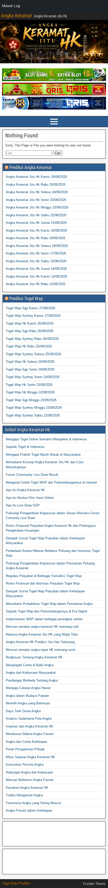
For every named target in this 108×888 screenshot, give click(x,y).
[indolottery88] (54, 108)
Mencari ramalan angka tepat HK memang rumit (40, 650)
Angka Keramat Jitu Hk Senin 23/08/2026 (36, 200)
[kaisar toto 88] (54, 94)
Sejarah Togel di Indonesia (25, 447)
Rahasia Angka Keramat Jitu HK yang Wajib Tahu (42, 634)
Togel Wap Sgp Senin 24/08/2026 (30, 369)
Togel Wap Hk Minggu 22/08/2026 (30, 392)
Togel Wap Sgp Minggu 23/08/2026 (31, 400)
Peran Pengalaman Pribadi (25, 749)
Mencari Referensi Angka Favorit (29, 780)
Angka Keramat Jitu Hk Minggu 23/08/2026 (37, 207)
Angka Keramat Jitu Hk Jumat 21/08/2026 (36, 223)
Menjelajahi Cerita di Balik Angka (29, 665)
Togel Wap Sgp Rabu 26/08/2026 (29, 331)
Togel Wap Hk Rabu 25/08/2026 (29, 346)
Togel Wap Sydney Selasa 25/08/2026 (33, 354)
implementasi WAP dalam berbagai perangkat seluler (44, 619)
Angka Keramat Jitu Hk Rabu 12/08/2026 (35, 284)
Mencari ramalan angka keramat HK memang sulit (42, 627)
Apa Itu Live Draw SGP (23, 505)
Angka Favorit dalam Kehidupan (29, 810)
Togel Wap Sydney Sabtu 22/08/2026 (33, 415)
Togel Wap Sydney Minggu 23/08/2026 (34, 407)
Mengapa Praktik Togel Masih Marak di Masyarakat (43, 454)
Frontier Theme (94, 883)
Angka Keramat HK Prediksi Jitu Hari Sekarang (40, 642)
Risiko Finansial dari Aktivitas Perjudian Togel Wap (43, 583)
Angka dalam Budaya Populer (27, 696)
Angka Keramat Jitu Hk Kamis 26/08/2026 (36, 177)
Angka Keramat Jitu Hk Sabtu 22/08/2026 (36, 215)
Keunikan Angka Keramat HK (27, 788)
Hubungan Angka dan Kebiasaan (29, 772)
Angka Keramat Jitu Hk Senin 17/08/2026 (36, 253)
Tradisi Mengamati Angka (24, 795)
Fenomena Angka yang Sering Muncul (33, 803)
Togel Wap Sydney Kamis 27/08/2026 (33, 316)
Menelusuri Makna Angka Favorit (29, 734)
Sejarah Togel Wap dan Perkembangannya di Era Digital (46, 611)
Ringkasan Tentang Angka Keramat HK (34, 657)
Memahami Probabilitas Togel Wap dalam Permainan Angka (49, 604)
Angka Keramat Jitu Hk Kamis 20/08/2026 (36, 230)
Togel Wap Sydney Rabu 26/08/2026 (32, 339)
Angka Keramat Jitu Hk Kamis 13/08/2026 (36, 276)
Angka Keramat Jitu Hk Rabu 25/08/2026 (35, 184)
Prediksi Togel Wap (26, 298)
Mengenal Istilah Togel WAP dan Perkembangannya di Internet (51, 482)
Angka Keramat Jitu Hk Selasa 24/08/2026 (37, 192)
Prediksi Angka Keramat (30, 167)
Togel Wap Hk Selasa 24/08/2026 (30, 361)
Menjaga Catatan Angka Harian (28, 688)
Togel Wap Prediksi (16, 883)
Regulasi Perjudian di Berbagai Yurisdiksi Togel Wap (44, 576)
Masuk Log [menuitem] (11, 6)
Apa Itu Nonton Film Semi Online (30, 498)
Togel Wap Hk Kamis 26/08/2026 (29, 323)
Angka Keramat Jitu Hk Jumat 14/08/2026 (36, 269)
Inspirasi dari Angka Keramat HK (29, 726)
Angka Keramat (16, 16)
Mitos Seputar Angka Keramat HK (30, 757)
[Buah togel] (54, 80)
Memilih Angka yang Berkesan (28, 703)
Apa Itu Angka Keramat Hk (25, 490)
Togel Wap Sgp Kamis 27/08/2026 (30, 308)
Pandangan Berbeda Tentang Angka (32, 680)
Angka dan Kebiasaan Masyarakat (31, 672)
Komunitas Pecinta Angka (24, 764)
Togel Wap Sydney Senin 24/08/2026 (33, 377)
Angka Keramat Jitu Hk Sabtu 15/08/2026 (36, 261)
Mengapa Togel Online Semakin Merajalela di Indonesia (46, 439)
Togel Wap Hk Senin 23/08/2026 (29, 385)
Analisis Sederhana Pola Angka (28, 718)
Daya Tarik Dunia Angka (23, 711)
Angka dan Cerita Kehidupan (26, 742)
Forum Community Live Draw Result (32, 475)
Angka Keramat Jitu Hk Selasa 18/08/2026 (37, 246)
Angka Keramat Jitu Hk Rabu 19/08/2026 (35, 238)
